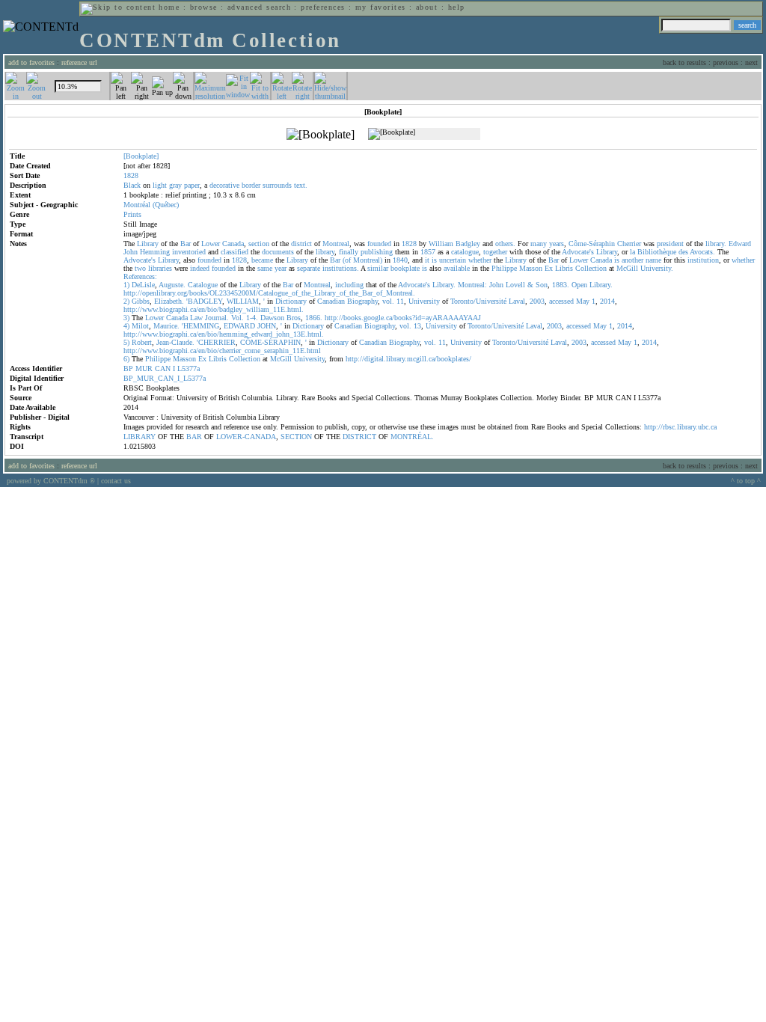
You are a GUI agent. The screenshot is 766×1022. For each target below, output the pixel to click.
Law (196, 317)
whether (479, 260)
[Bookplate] (141, 156)
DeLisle (143, 285)
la (632, 252)
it (427, 260)
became (262, 260)
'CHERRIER (216, 342)
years (556, 243)
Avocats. (702, 252)
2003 (537, 301)
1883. (560, 285)
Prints (132, 214)
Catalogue (203, 285)
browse (204, 7)
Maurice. (166, 326)
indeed (199, 268)
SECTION (296, 436)
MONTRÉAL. (412, 436)
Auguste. (172, 285)
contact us (116, 481)
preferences (323, 7)
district (301, 243)
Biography (362, 301)
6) (126, 359)
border (251, 185)
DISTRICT (359, 436)
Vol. (237, 317)
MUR (144, 368)
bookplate (405, 268)
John (130, 252)
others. (505, 243)
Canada (233, 243)
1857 (427, 252)
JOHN (266, 326)
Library (148, 243)
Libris (564, 268)
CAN (163, 368)
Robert (142, 342)
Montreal (335, 243)
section (258, 243)
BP (128, 368)
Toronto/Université (478, 301)
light (160, 185)
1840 (400, 260)
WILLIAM (243, 301)
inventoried (189, 252)
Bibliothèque (656, 252)
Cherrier (629, 243)
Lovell (515, 285)
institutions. (340, 268)
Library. (444, 285)
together (495, 252)
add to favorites (31, 62)
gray (175, 185)
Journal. (217, 317)
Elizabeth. (169, 301)
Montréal (136, 205)
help (456, 7)
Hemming (155, 252)
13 (417, 326)
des (683, 252)
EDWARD (239, 326)
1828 (409, 243)
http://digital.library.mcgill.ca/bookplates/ (408, 359)
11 (400, 301)
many (538, 243)
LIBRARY (139, 436)
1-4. (252, 317)
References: (140, 276)
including (349, 285)
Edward (740, 243)
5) (126, 342)
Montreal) (367, 260)
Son (542, 285)
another (632, 260)
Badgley (468, 243)
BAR (194, 436)
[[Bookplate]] (321, 134)
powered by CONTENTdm (51, 481)
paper (192, 185)
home (169, 7)
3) (126, 317)
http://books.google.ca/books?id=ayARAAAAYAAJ (403, 317)
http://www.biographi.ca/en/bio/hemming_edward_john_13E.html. (223, 334)
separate (308, 268)
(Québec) (166, 205)
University (424, 301)
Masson (530, 268)
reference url (79, 62)
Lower (210, 243)
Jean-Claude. (175, 342)
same (264, 268)
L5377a (188, 368)
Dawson (272, 317)
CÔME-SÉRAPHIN (270, 342)
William (441, 243)
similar (377, 268)
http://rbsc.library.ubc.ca (680, 427)
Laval (517, 301)
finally (348, 252)
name (653, 260)
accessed (561, 301)
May (582, 301)
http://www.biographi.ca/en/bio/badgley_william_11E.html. (213, 309)
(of (347, 260)
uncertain (452, 260)
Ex (549, 268)
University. (656, 268)
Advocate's (578, 252)
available (457, 268)
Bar (185, 243)
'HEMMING (200, 326)
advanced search (259, 7)
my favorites (380, 7)
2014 (607, 301)
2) (126, 301)
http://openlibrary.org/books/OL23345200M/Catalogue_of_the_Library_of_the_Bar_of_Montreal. (269, 293)
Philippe (504, 268)
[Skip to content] (118, 7)
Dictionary (291, 301)
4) (126, 326)
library (325, 252)
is (434, 260)
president (670, 243)
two (140, 268)
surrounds (277, 185)
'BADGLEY (204, 301)
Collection (591, 268)
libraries (160, 268)
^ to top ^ (746, 481)
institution (703, 260)
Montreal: (472, 285)
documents (278, 252)
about (427, 7)
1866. (313, 317)
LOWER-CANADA (246, 436)
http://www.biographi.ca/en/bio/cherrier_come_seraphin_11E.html (222, 350)
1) (126, 285)
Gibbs (141, 301)
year (281, 268)
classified (234, 252)
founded (379, 243)
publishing (377, 252)
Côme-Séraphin (592, 243)
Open (579, 285)
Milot (140, 326)
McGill (627, 268)
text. (300, 185)
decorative (224, 185)
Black (132, 185)
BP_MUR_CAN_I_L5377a (164, 378)
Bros (294, 317)
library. (715, 243)
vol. (388, 301)
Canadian (331, 301)
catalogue (465, 252)
